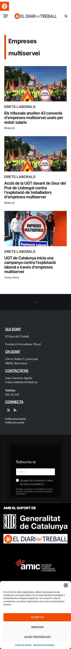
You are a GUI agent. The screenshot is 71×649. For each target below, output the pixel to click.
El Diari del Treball (17, 336)
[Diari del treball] (35, 16)
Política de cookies (23, 644)
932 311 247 (12, 394)
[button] (4, 6)
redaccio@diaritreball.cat (21, 382)
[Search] (66, 16)
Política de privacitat (15, 418)
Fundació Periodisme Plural (23, 344)
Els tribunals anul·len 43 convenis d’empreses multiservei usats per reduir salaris (33, 118)
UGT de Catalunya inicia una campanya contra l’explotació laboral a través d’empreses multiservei (30, 265)
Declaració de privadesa (43, 644)
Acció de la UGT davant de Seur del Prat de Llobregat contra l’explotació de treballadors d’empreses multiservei (35, 190)
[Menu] (5, 16)
